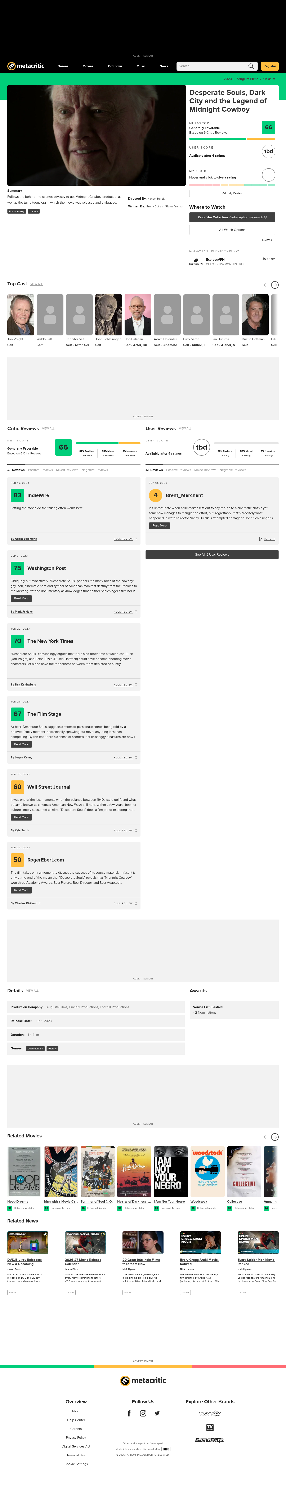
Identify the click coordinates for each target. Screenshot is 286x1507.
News (164, 66)
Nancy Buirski (156, 199)
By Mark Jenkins (22, 611)
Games (63, 66)
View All (36, 284)
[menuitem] (63, 66)
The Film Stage (37, 714)
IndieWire (31, 495)
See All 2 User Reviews (212, 554)
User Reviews (161, 429)
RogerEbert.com (38, 860)
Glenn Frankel (174, 206)
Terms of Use (76, 1455)
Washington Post (40, 568)
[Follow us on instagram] (143, 1415)
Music (141, 66)
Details (15, 991)
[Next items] (275, 285)
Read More (21, 598)
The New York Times (43, 641)
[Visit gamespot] (210, 1416)
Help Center (76, 1420)
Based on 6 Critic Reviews (208, 133)
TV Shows (114, 66)
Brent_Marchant (178, 495)
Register (270, 66)
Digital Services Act (76, 1446)
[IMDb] (165, 1449)
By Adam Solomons (24, 539)
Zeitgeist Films (247, 79)
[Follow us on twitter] (157, 1415)
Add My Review (232, 193)
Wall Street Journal (42, 787)
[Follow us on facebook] (129, 1415)
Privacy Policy (76, 1438)
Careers (76, 1429)
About (76, 1411)
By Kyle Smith (20, 830)
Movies (87, 66)
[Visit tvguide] (210, 1430)
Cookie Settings (76, 1464)
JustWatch (268, 240)
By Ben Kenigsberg (23, 684)
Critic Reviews (23, 429)
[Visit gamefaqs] (210, 1442)
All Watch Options (232, 230)
